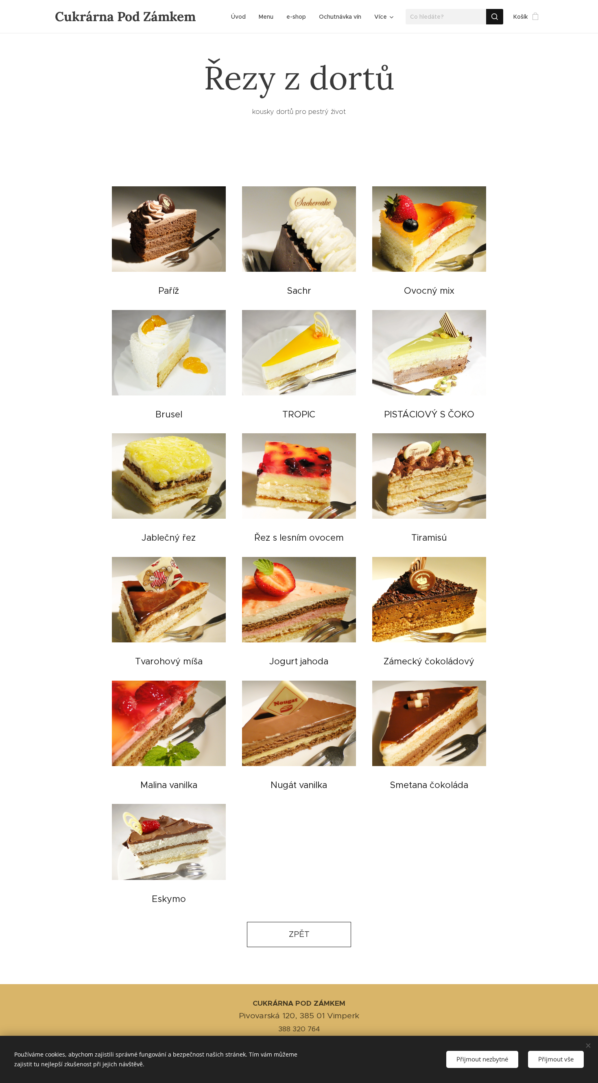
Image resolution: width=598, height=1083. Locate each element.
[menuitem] (240, 17)
